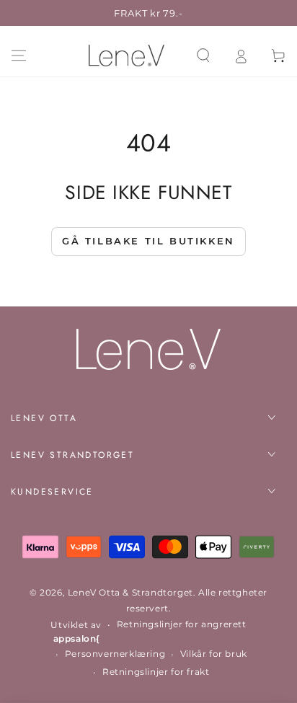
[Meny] (18, 55)
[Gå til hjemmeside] (126, 55)
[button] (203, 55)
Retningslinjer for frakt (155, 671)
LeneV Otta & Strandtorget (130, 592)
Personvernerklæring (115, 653)
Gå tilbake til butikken (148, 241)
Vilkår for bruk (213, 653)
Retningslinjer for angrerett (182, 624)
